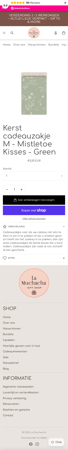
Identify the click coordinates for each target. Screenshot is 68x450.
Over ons (19, 44)
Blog (6, 368)
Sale (6, 357)
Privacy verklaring (14, 398)
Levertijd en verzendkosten (21, 392)
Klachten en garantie (16, 409)
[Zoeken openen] (12, 33)
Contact (8, 415)
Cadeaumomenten (15, 351)
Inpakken (9, 340)
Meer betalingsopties (34, 218)
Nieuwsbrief (10, 363)
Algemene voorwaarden (18, 386)
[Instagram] (37, 444)
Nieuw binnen (37, 44)
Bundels (53, 44)
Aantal (7, 168)
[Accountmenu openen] (56, 33)
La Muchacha (38, 432)
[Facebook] (31, 444)
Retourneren (11, 404)
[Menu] (4, 33)
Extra (11, 257)
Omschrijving (16, 226)
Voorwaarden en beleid (34, 438)
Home (7, 44)
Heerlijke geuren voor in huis (21, 346)
